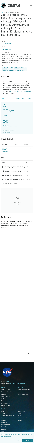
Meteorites (4, 418)
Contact (20, 420)
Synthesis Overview (23, 394)
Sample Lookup (22, 392)
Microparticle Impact (6, 424)
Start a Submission (5, 389)
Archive (5, 12)
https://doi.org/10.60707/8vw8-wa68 (20, 91)
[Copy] (2, 98)
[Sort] (8, 144)
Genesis (3, 431)
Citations (20, 413)
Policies (3, 398)
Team (19, 418)
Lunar (2, 411)
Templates (3, 394)
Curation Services (5, 396)
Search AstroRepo (5, 403)
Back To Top (27, 354)
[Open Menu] (31, 5)
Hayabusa (3, 420)
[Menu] (23, 162)
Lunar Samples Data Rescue (9, 415)
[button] (20, 68)
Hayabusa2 (4, 422)
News (19, 415)
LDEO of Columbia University (17, 383)
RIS (23, 98)
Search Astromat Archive (7, 401)
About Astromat (22, 411)
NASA (9, 381)
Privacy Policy (7, 436)
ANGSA (3, 413)
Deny (18, 440)
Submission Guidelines (6, 392)
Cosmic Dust (4, 427)
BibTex (29, 98)
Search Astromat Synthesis (24, 389)
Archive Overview (5, 405)
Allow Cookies (27, 440)
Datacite (17, 98)
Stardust (3, 429)
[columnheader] (6, 144)
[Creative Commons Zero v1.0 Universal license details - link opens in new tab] (17, 121)
